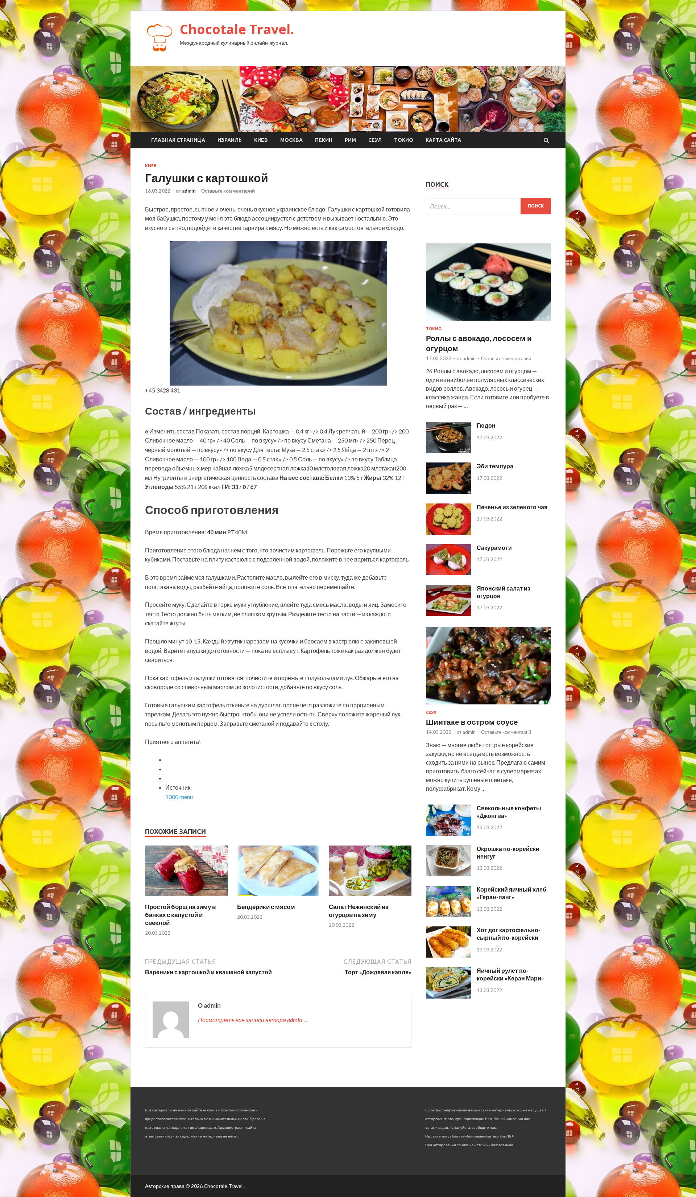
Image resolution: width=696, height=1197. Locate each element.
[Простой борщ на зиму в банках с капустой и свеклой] (186, 898)
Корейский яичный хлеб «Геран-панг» (511, 893)
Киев (261, 140)
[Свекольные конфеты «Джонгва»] (448, 833)
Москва (291, 140)
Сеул (375, 140)
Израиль (230, 140)
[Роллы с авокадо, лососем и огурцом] (488, 321)
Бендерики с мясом (266, 906)
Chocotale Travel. (237, 29)
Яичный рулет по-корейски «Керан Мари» (510, 974)
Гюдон (486, 425)
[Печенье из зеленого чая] (448, 532)
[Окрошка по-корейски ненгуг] (448, 874)
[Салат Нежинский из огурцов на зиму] (370, 898)
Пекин (323, 140)
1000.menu (179, 796)
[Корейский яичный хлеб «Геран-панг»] (448, 914)
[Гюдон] (448, 450)
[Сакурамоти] (448, 572)
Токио (403, 140)
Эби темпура (495, 465)
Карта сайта (443, 140)
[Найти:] (488, 206)
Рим (350, 140)
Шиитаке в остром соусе (472, 721)
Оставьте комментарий (228, 191)
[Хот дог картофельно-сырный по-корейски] (448, 955)
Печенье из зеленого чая (512, 506)
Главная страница (178, 140)
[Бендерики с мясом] (278, 898)
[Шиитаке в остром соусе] (488, 705)
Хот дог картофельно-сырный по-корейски (508, 933)
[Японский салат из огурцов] (448, 613)
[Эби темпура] (448, 491)
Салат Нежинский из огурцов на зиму (358, 910)
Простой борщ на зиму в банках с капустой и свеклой (180, 914)
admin (189, 191)
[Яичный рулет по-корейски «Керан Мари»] (448, 996)
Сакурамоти (494, 547)
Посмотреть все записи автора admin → (253, 1019)
